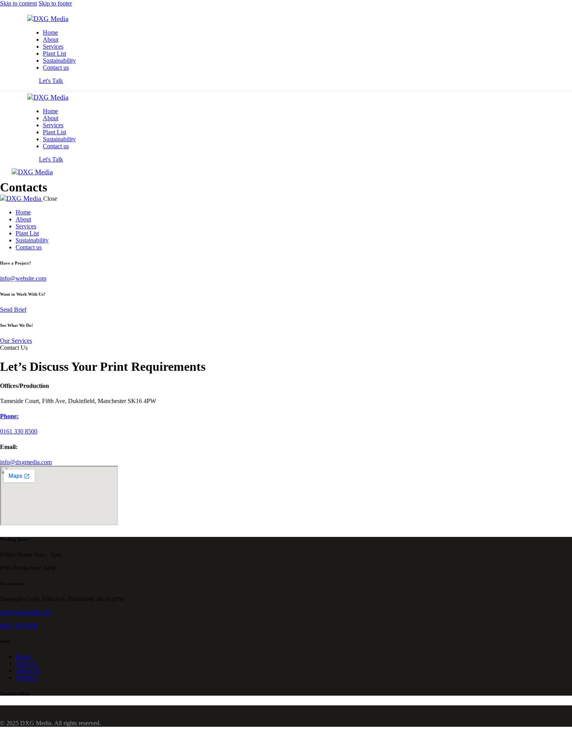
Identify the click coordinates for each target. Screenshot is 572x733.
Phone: (9, 416)
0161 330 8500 (18, 625)
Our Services (16, 340)
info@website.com (23, 278)
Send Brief (13, 309)
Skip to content (18, 3)
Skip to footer (55, 3)
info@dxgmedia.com (26, 462)
